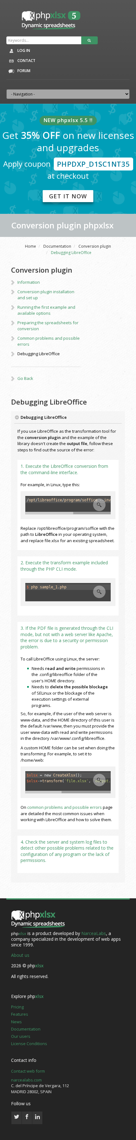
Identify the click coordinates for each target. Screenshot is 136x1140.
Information (28, 282)
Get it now (68, 196)
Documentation (57, 246)
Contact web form (28, 1071)
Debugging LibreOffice (38, 353)
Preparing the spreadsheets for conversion (47, 326)
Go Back (25, 378)
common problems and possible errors (64, 807)
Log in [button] (23, 50)
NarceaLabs (93, 933)
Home (30, 246)
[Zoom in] (99, 505)
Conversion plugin (94, 246)
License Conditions (29, 1043)
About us (20, 955)
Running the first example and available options (46, 310)
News (16, 1022)
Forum (23, 70)
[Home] (38, 919)
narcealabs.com (26, 1080)
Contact (25, 60)
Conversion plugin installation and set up (45, 295)
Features (19, 1014)
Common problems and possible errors (48, 341)
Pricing (17, 1007)
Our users (20, 1036)
